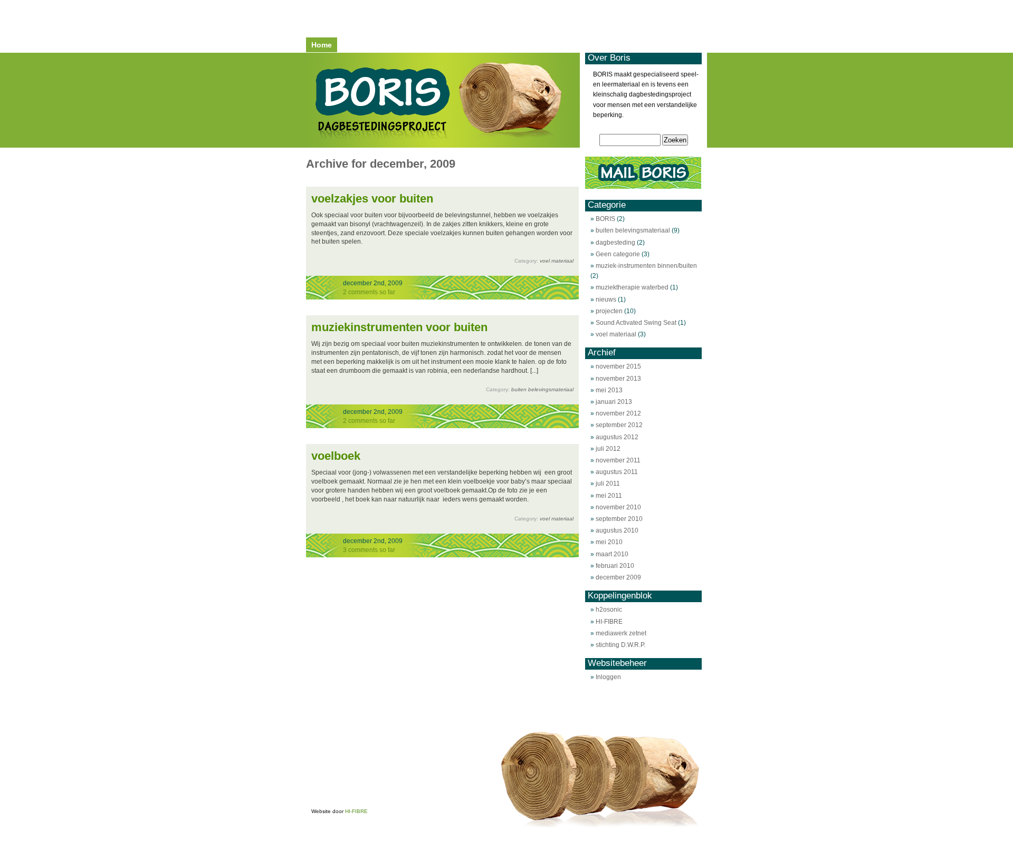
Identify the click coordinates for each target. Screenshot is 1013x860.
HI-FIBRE (609, 621)
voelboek (335, 455)
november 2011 (618, 460)
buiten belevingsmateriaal (542, 389)
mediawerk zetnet (621, 633)
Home (321, 45)
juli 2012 (608, 448)
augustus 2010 (617, 530)
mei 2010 (609, 542)
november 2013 (618, 378)
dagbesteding (615, 242)
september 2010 (619, 519)
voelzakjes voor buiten (372, 198)
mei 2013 (609, 390)
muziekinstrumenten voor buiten (399, 327)
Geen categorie (618, 254)
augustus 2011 (617, 472)
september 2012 (619, 425)
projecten (609, 311)
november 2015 (618, 366)
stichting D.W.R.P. (620, 645)
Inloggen (608, 677)
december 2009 (618, 577)
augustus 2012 (617, 437)
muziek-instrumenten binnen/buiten (646, 265)
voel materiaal (557, 261)
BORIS (605, 219)
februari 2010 (615, 565)
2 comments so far (369, 292)
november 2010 (618, 507)
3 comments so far (369, 550)
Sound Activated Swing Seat (636, 322)
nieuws (606, 299)
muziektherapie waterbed (632, 287)
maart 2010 (612, 554)
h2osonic (609, 609)
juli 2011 (608, 483)
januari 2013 (614, 401)
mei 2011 (609, 495)
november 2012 (618, 413)
